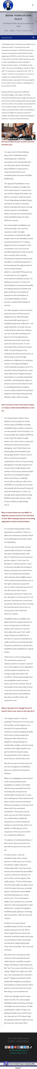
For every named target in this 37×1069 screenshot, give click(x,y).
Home (6, 31)
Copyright (11, 1041)
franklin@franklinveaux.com (19, 1050)
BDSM (12, 31)
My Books (13, 1053)
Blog (19, 1053)
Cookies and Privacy (22, 1041)
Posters (24, 1053)
